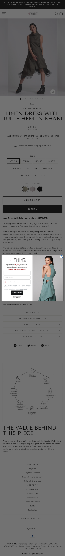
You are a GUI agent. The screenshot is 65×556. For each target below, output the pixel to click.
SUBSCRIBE (17, 293)
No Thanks (17, 297)
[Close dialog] (61, 256)
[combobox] (7, 282)
